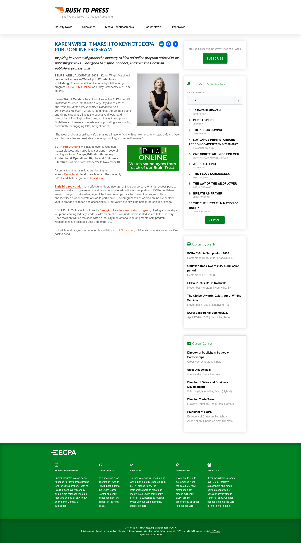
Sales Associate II (199, 370)
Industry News (63, 27)
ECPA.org (215, 530)
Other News (178, 27)
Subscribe (215, 58)
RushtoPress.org (146, 527)
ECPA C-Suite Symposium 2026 (208, 253)
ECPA (160, 534)
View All (215, 220)
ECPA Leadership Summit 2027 (208, 313)
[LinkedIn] (161, 44)
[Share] (175, 44)
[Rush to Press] (82, 11)
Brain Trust (71, 174)
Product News (152, 27)
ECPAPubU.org (125, 230)
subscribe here (138, 505)
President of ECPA (199, 412)
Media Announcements (119, 27)
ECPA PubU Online (78, 87)
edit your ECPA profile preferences (185, 498)
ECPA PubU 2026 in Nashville (206, 283)
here (145, 489)
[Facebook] (168, 44)
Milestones (88, 27)
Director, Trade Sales (201, 399)
